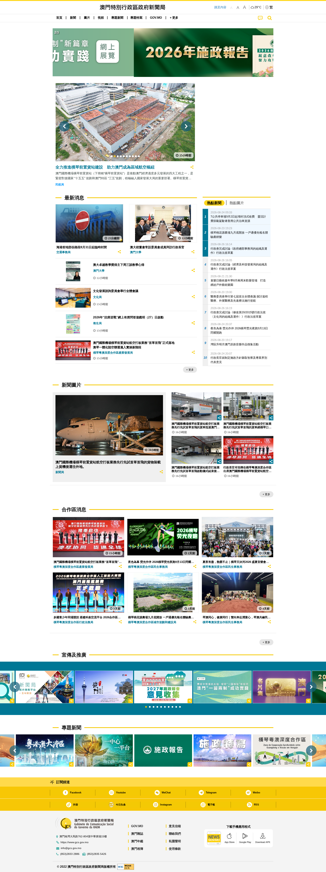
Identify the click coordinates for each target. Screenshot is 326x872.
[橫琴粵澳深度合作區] (281, 750)
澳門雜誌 (137, 833)
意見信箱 (175, 826)
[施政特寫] (222, 750)
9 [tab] (176, 707)
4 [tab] (157, 707)
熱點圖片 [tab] (237, 203)
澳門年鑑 (137, 841)
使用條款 (175, 848)
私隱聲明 (175, 841)
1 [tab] (146, 707)
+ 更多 (190, 369)
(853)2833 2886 (69, 854)
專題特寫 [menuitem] (136, 17)
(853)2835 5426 (96, 854)
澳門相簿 (137, 848)
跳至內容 (220, 7)
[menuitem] (73, 17)
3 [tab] (153, 707)
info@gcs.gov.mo (71, 848)
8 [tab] (172, 707)
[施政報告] (163, 750)
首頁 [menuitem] (59, 17)
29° (258, 7)
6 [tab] (165, 707)
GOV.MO (137, 826)
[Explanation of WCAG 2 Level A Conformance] (125, 866)
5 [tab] (161, 707)
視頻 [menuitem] (101, 17)
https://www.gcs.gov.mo (74, 842)
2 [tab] (150, 707)
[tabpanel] (163, 687)
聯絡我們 (175, 833)
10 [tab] (180, 707)
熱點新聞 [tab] (214, 203)
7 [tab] (169, 707)
